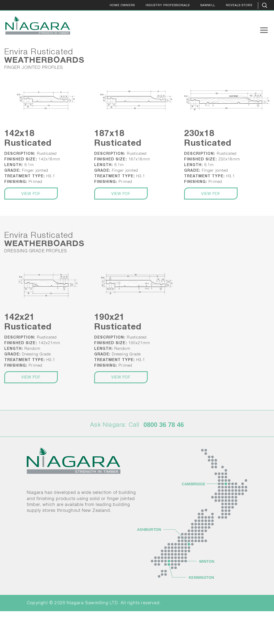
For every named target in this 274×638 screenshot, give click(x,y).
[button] (264, 30)
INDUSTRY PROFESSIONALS (168, 5)
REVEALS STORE (239, 5)
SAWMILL (207, 5)
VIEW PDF (31, 194)
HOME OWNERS (122, 5)
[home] (35, 25)
